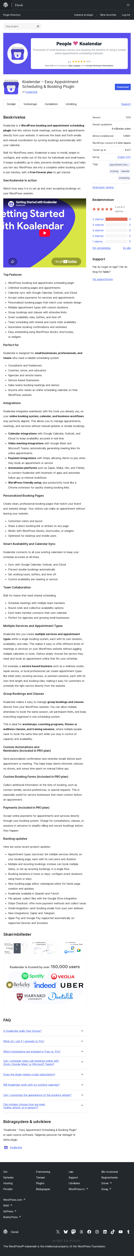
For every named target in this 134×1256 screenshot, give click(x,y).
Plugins (40, 1183)
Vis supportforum (102, 279)
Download (123, 87)
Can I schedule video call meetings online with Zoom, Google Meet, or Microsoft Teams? (31, 1062)
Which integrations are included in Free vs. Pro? (31, 1051)
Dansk (15, 1232)
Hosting (8, 1183)
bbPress (10, 1211)
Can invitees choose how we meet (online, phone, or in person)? (24, 1106)
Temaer (40, 1177)
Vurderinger (30, 104)
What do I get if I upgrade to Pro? (23, 1041)
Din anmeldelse (101, 248)
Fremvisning (43, 1171)
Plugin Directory (12, 14)
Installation (51, 104)
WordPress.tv (78, 1189)
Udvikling (71, 104)
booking (114, 171)
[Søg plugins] (38, 26)
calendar (125, 171)
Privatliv (8, 1189)
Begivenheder (109, 1177)
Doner (106, 1183)
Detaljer (11, 104)
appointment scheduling (120, 164)
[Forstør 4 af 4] (81, 963)
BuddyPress (12, 1217)
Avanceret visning (103, 187)
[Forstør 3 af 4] (81, 944)
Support (126, 104)
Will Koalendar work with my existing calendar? (31, 1084)
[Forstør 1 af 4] (24, 944)
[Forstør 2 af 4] (53, 944)
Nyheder (8, 1177)
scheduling (124, 178)
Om (5, 1171)
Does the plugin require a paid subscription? (29, 1074)
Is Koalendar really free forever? (22, 1031)
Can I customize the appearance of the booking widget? (37, 1095)
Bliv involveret (109, 1171)
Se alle (127, 248)
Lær (71, 1171)
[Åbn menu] (129, 5)
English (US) (124, 157)
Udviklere (74, 1183)
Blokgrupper (43, 1189)
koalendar (32, 92)
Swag (106, 1189)
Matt (7, 1205)
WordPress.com (14, 1199)
